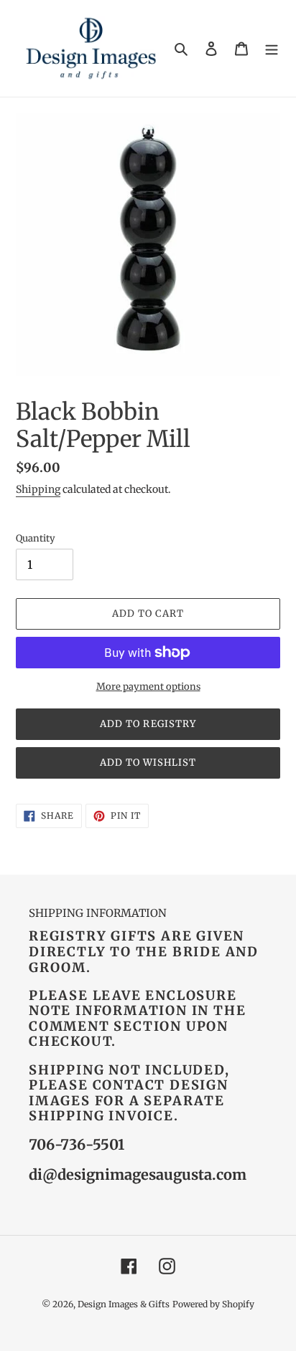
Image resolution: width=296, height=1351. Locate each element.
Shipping (38, 489)
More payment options (148, 687)
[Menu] (271, 48)
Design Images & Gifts (124, 1304)
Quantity (35, 538)
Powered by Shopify (213, 1304)
